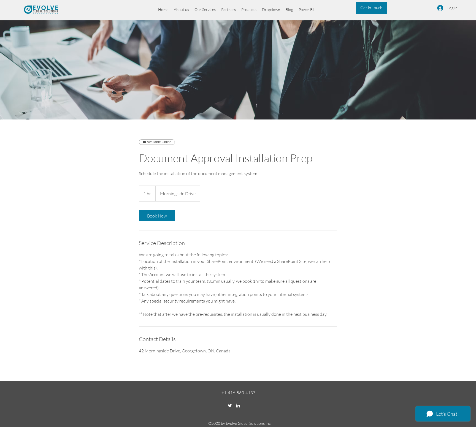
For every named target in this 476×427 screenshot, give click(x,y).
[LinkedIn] (238, 405)
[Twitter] (229, 405)
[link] (157, 215)
